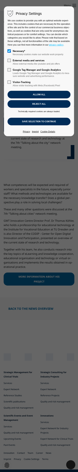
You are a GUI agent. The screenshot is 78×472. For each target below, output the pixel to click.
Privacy (26, 131)
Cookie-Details (47, 131)
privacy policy (56, 44)
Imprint (35, 131)
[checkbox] (9, 51)
